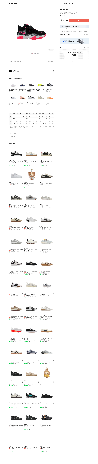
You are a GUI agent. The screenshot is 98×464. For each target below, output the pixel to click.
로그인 (74, 54)
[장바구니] (84, 3)
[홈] (13, 3)
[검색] (81, 3)
